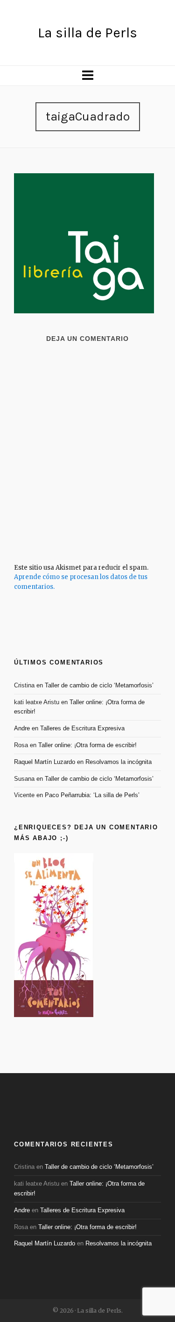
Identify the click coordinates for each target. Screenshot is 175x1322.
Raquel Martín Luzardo (44, 761)
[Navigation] (87, 75)
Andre (22, 728)
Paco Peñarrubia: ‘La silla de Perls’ (92, 795)
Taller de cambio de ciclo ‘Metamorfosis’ (99, 685)
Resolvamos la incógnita (118, 761)
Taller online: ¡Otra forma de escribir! (87, 745)
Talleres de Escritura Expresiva (82, 728)
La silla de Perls (87, 32)
